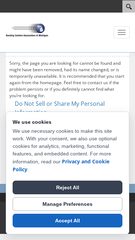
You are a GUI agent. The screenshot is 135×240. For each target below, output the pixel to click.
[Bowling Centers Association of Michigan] (27, 29)
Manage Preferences (67, 204)
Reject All (67, 187)
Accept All (67, 220)
